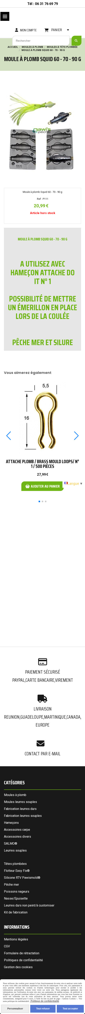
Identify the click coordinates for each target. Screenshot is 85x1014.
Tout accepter (70, 1008)
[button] (39, 501)
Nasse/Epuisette (16, 898)
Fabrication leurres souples (23, 816)
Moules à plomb (15, 795)
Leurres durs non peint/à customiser (29, 905)
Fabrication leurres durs (20, 809)
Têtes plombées (15, 864)
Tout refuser (43, 1008)
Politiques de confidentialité (23, 960)
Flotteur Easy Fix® (17, 871)
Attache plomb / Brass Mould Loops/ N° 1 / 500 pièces (42, 464)
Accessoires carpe (17, 830)
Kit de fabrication (15, 912)
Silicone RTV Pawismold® (22, 878)
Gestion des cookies (18, 967)
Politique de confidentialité (44, 1001)
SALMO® (10, 843)
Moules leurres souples (20, 802)
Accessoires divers (17, 836)
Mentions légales (16, 939)
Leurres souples (15, 850)
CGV (7, 946)
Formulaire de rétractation (21, 953)
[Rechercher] (76, 41)
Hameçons (11, 823)
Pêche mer (11, 884)
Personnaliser (15, 1008)
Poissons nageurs (16, 891)
